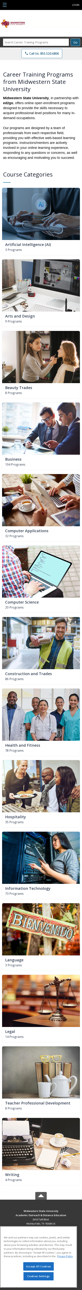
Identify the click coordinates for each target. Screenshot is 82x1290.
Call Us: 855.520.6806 (42, 53)
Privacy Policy (65, 1256)
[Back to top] (41, 1214)
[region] (38, 1257)
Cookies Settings (38, 1276)
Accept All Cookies (38, 1266)
